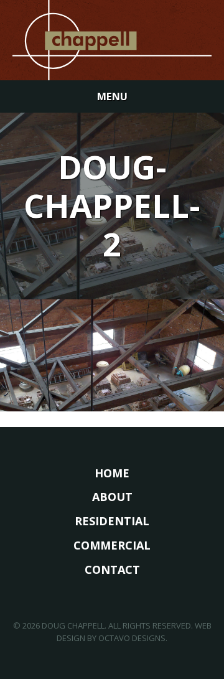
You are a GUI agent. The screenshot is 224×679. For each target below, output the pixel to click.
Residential (112, 520)
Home (112, 473)
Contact (112, 569)
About (112, 496)
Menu (112, 96)
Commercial (112, 545)
